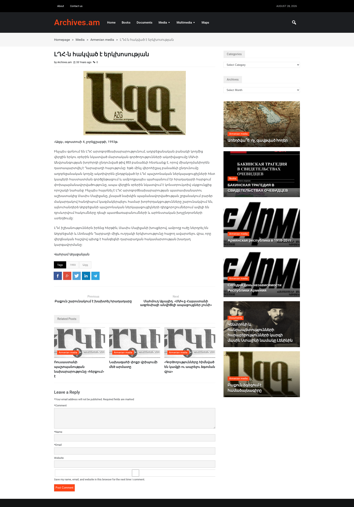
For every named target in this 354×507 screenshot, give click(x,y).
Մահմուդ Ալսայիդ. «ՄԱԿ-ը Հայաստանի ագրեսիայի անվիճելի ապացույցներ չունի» (176, 303)
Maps (205, 22)
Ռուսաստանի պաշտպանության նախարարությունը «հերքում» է (79, 369)
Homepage (62, 40)
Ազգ (85, 264)
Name (58, 431)
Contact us (76, 6)
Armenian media (102, 40)
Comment (60, 405)
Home (111, 22)
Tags (60, 264)
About (60, 6)
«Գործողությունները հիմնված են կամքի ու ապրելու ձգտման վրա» (189, 366)
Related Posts (66, 319)
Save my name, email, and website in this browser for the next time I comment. (99, 479)
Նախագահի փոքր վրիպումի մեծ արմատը (133, 364)
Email (58, 444)
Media (163, 22)
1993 (73, 264)
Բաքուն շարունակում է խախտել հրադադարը (93, 301)
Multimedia (184, 22)
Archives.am (77, 22)
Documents (144, 22)
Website (59, 457)
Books (126, 22)
